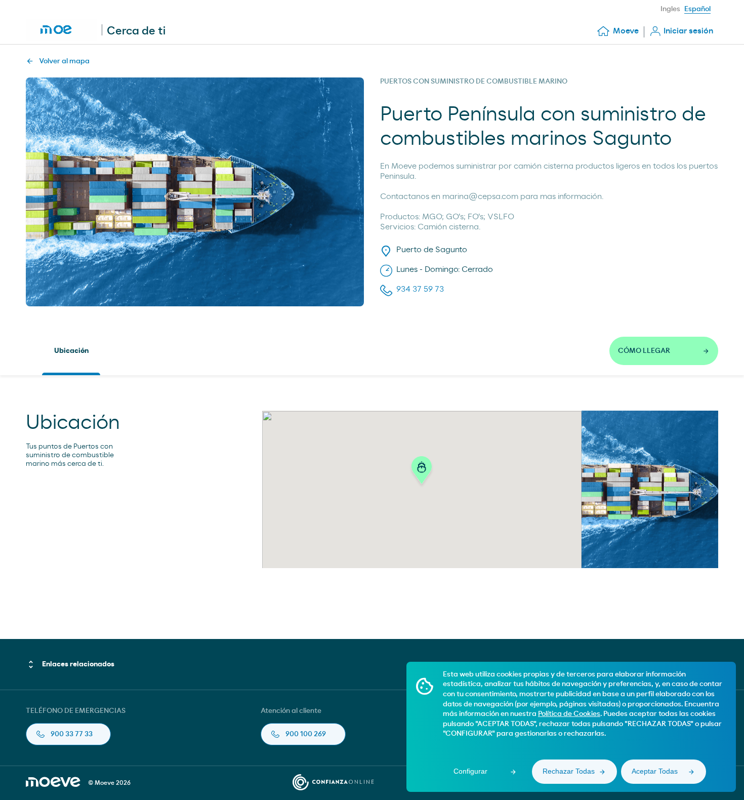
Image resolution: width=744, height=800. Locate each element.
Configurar (470, 771)
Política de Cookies (569, 713)
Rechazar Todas (569, 771)
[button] (421, 473)
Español (697, 9)
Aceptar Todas (655, 771)
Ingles (670, 9)
